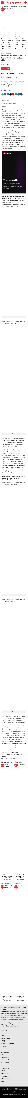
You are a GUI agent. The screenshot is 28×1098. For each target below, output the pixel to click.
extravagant (10, 444)
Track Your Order (6, 1059)
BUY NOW (6, 68)
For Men (4, 1071)
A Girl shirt (12, 83)
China (18, 113)
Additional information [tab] (9, 103)
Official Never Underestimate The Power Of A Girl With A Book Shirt (13, 754)
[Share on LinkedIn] (18, 94)
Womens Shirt (5, 86)
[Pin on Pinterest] (13, 94)
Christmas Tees (6, 1078)
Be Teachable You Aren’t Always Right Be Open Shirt (7, 876)
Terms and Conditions (8, 1043)
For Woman (5, 1073)
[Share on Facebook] (5, 94)
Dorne (16, 722)
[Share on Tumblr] (21, 94)
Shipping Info (5, 1062)
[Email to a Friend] (10, 94)
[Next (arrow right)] (25, 549)
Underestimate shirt (17, 85)
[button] (2, 2)
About (3, 1033)
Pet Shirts (4, 1081)
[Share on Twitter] (8, 94)
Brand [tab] (4, 106)
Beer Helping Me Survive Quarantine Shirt (20, 876)
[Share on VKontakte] (16, 94)
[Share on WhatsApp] (2, 94)
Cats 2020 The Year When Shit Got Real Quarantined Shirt (7, 998)
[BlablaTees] (6, 90)
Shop (3, 1054)
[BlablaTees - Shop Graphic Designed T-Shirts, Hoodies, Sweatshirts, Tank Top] (14, 2)
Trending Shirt (8, 85)
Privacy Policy (6, 1038)
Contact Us (5, 1046)
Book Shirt (18, 83)
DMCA (4, 1035)
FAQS (4, 1041)
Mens (16, 81)
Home (2, 53)
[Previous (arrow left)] (2, 549)
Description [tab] (5, 100)
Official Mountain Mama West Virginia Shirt (21, 998)
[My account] (25, 2)
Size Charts (5, 1057)
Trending (8, 53)
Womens (3, 83)
